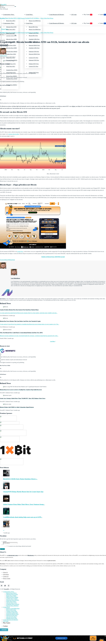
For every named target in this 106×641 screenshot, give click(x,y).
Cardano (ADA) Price (11, 611)
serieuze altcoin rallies (13, 134)
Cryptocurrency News (8, 14)
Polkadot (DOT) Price (34, 72)
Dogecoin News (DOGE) (11, 60)
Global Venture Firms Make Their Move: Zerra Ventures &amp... (24, 504)
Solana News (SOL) (10, 66)
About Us (5, 572)
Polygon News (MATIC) (11, 85)
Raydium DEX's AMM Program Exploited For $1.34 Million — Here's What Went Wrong (26, 18)
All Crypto (74, 14)
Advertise (4, 629)
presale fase (20, 251)
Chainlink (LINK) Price (34, 48)
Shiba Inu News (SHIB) (11, 48)
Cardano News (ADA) (11, 54)
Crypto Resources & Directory (56, 14)
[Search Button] (15, 6)
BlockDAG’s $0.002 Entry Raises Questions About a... (20, 479)
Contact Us (5, 576)
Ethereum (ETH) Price (34, 60)
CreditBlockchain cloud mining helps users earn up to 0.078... (22, 517)
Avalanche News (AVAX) (12, 604)
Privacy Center (6, 578)
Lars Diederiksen (3, 55)
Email (5, 541)
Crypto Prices (29, 14)
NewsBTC (6, 589)
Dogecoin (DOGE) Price (34, 54)
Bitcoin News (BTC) (10, 20)
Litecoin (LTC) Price (33, 66)
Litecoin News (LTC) (11, 72)
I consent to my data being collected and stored (19, 546)
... (3, 530)
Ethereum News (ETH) (12, 594)
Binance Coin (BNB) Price (35, 20)
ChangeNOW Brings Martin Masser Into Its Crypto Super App (23, 491)
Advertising (6, 574)
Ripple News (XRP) (11, 596)
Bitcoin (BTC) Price (33, 35)
